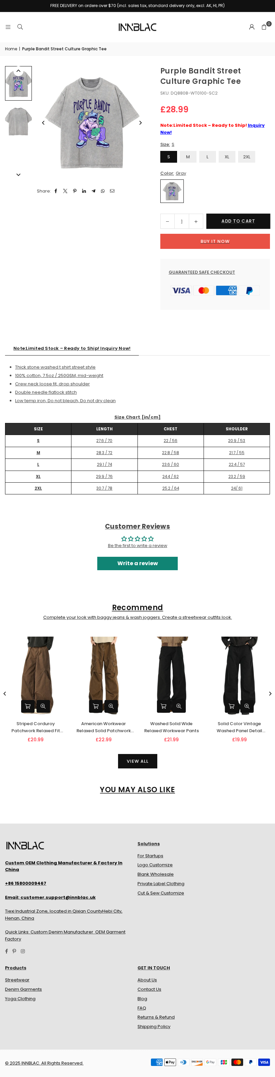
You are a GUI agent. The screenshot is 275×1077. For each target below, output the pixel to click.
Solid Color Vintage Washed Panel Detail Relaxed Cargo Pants (239, 727)
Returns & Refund (156, 1017)
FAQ (142, 1008)
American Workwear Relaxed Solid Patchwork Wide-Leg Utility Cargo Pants (103, 727)
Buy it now (215, 241)
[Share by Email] (112, 191)
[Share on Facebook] (56, 191)
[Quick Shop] (28, 706)
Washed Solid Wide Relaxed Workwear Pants (171, 727)
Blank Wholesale (156, 874)
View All (138, 761)
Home (11, 49)
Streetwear (17, 980)
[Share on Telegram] (93, 191)
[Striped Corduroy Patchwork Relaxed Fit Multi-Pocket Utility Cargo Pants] (35, 676)
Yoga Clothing (20, 998)
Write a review (137, 563)
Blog (142, 998)
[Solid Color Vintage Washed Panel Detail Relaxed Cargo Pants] (239, 676)
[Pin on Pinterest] (74, 191)
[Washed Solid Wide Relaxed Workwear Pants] (171, 676)
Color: (173, 173)
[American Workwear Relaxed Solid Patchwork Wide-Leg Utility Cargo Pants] (103, 676)
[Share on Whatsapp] (103, 191)
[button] (264, 27)
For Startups (150, 856)
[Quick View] (43, 706)
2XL (246, 157)
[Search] (20, 27)
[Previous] (44, 123)
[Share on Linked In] (84, 191)
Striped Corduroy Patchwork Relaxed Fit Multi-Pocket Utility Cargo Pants (35, 727)
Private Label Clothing (161, 883)
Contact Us (149, 989)
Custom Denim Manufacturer (62, 932)
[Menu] (8, 27)
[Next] (140, 123)
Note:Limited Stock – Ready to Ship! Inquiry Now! (71, 348)
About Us (147, 980)
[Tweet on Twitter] (65, 191)
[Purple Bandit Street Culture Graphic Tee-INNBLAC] (18, 83)
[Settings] (252, 27)
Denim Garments (23, 989)
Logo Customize (155, 865)
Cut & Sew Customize (161, 893)
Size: (167, 144)
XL (227, 157)
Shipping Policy (154, 1026)
